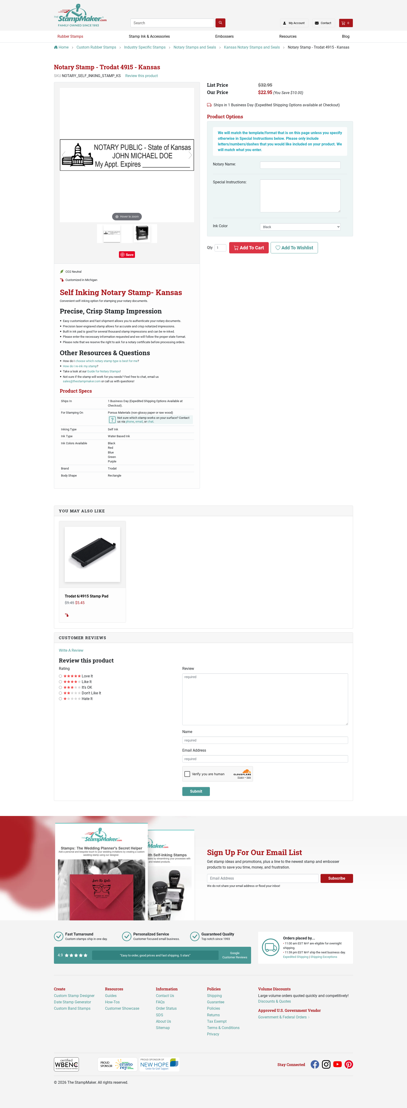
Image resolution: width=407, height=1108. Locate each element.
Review (188, 668)
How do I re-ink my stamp (80, 366)
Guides (111, 995)
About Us (163, 1021)
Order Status (166, 1008)
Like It (86, 682)
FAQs (160, 1002)
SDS (159, 1015)
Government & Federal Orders (283, 1017)
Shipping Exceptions (323, 957)
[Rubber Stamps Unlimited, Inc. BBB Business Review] (89, 1064)
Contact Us (165, 995)
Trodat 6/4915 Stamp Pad (86, 596)
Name (187, 731)
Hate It (87, 698)
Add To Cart (251, 248)
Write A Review (71, 650)
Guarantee (215, 1002)
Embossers (224, 36)
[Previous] (63, 155)
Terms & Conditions (223, 1028)
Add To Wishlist (296, 248)
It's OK (86, 687)
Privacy (213, 1034)
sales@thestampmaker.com (82, 381)
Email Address (194, 750)
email (139, 421)
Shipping (214, 995)
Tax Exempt (217, 1021)
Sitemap (163, 1028)
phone (130, 421)
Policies (213, 1008)
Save (130, 254)
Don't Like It (91, 693)
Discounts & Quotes (274, 1001)
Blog (346, 36)
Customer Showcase (122, 1008)
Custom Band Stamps (72, 1008)
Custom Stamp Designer (74, 995)
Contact (326, 23)
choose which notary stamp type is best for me (106, 361)
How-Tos (112, 1002)
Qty (210, 248)
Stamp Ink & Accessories (149, 36)
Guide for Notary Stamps (103, 371)
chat (150, 421)
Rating (64, 668)
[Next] (190, 155)
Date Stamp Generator (72, 1002)
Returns (213, 1015)
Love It (87, 676)
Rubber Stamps (70, 36)
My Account (297, 23)
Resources (288, 36)
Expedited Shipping (295, 957)
